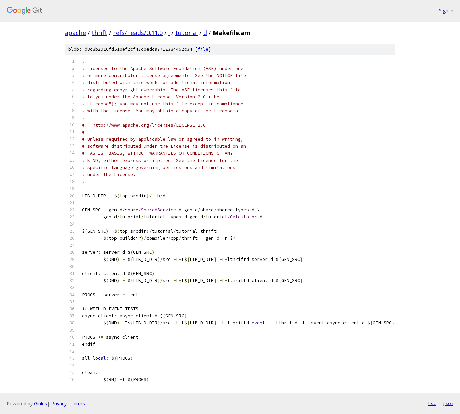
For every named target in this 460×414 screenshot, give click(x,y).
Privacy (59, 403)
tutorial (186, 33)
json (447, 403)
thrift (99, 33)
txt (432, 403)
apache (75, 33)
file (203, 49)
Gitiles (40, 403)
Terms (78, 403)
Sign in (446, 10)
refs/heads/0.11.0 (138, 33)
